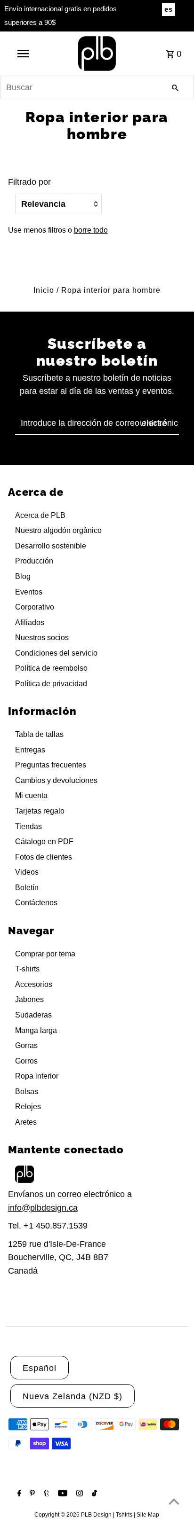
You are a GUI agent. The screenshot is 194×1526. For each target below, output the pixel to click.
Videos (27, 872)
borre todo (91, 230)
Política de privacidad (51, 684)
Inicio (43, 290)
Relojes (28, 1107)
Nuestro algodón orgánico (58, 530)
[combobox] (97, 87)
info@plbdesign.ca (43, 1208)
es (168, 9)
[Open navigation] (24, 53)
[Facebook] (18, 1494)
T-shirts (27, 969)
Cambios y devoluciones (56, 780)
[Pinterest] (31, 1494)
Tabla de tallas (39, 734)
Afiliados (29, 622)
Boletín (27, 888)
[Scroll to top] (174, 1501)
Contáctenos (36, 903)
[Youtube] (61, 1494)
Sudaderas (33, 1015)
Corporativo (34, 607)
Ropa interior (36, 1076)
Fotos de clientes (43, 857)
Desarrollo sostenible (50, 546)
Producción (34, 561)
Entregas (30, 750)
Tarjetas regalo (40, 811)
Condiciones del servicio (56, 653)
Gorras (26, 1045)
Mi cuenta (31, 795)
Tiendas (28, 826)
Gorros (26, 1061)
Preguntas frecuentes (50, 765)
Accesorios (33, 984)
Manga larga (36, 1030)
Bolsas (26, 1092)
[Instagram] (78, 1494)
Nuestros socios (42, 638)
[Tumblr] (45, 1494)
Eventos (28, 592)
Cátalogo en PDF (44, 841)
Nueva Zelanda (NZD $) (72, 1396)
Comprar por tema (45, 954)
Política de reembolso (51, 668)
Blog (23, 576)
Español (40, 1368)
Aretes (26, 1122)
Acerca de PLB (40, 515)
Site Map (148, 1514)
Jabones (29, 999)
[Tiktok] (93, 1494)
